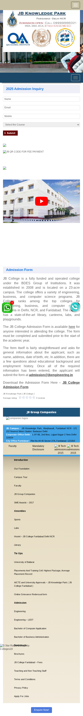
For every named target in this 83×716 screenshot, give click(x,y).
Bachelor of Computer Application (30, 628)
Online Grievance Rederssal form (30, 594)
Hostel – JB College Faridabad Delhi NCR (34, 536)
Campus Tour (20, 477)
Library (17, 545)
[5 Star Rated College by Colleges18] (18, 662)
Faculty (13, 446)
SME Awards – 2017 (24, 502)
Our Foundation (21, 468)
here (72, 326)
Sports (17, 519)
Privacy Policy (21, 688)
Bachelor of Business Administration (31, 637)
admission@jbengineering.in (51, 375)
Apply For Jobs (21, 696)
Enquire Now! (41, 710)
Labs (16, 528)
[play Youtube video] (41, 201)
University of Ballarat (24, 562)
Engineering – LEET (23, 620)
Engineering (20, 611)
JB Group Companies (24, 494)
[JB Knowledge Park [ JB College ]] (41, 19)
